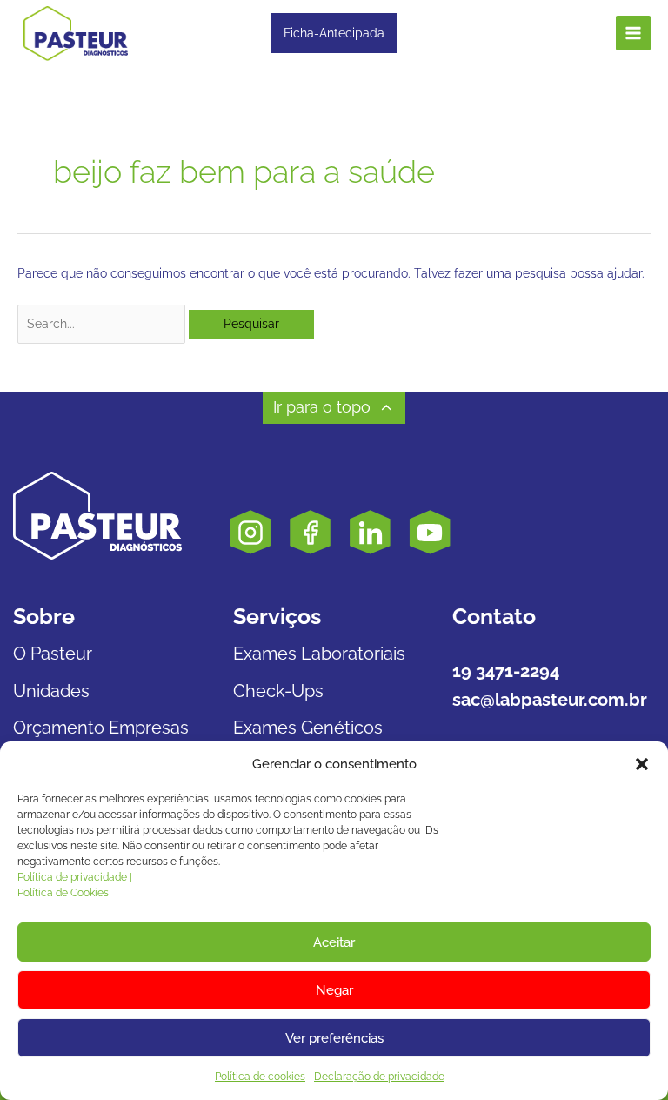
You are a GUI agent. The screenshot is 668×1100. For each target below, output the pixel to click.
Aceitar (334, 942)
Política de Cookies (63, 893)
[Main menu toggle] (633, 33)
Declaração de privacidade (379, 1076)
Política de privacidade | (74, 877)
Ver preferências (334, 1038)
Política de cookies (260, 1076)
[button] (642, 764)
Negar (334, 990)
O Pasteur (52, 653)
